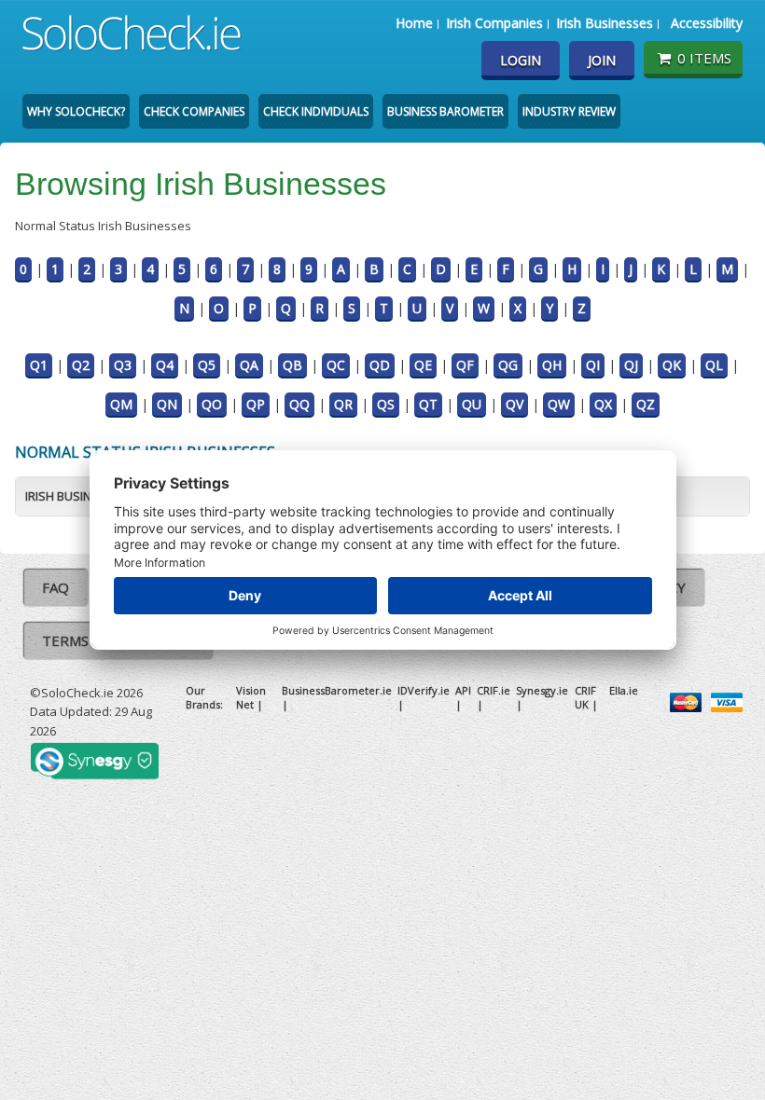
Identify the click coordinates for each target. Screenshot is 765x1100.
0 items (704, 57)
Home (414, 23)
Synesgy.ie (542, 690)
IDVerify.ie (423, 690)
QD (379, 365)
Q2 (81, 365)
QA (249, 365)
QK (671, 365)
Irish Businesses (604, 23)
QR (343, 404)
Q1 (39, 365)
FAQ (55, 587)
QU (471, 404)
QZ (645, 404)
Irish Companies (494, 23)
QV (514, 404)
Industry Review (569, 111)
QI (593, 365)
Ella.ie (623, 690)
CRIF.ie (493, 690)
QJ (631, 365)
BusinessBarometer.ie (337, 690)
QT (428, 404)
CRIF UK (585, 697)
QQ (299, 404)
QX (603, 404)
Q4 (165, 365)
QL (714, 365)
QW (559, 404)
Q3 (123, 365)
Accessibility (707, 23)
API (463, 690)
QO (212, 404)
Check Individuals (316, 111)
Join (602, 60)
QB (292, 365)
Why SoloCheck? (76, 111)
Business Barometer (445, 111)
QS (386, 404)
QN (167, 404)
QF (465, 365)
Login (520, 60)
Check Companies (194, 111)
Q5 (207, 365)
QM (121, 404)
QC (336, 365)
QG (508, 365)
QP (255, 404)
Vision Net (251, 697)
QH (552, 365)
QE (423, 365)
